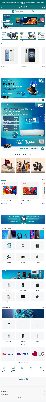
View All (43, 44)
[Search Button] (33, 11)
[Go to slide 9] (24, 362)
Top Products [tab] (4, 43)
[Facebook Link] (20, 397)
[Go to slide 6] (22, 362)
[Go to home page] (13, 11)
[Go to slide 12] (26, 362)
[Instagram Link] (23, 397)
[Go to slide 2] (18, 362)
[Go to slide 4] (20, 362)
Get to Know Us (4, 388)
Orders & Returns (4, 394)
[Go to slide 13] (27, 362)
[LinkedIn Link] (18, 397)
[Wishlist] (40, 7)
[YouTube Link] (25, 397)
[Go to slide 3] (19, 362)
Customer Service (4, 391)
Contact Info (3, 384)
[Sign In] (42, 7)
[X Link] (27, 397)
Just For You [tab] (3, 179)
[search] (23, 11)
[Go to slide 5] (21, 362)
